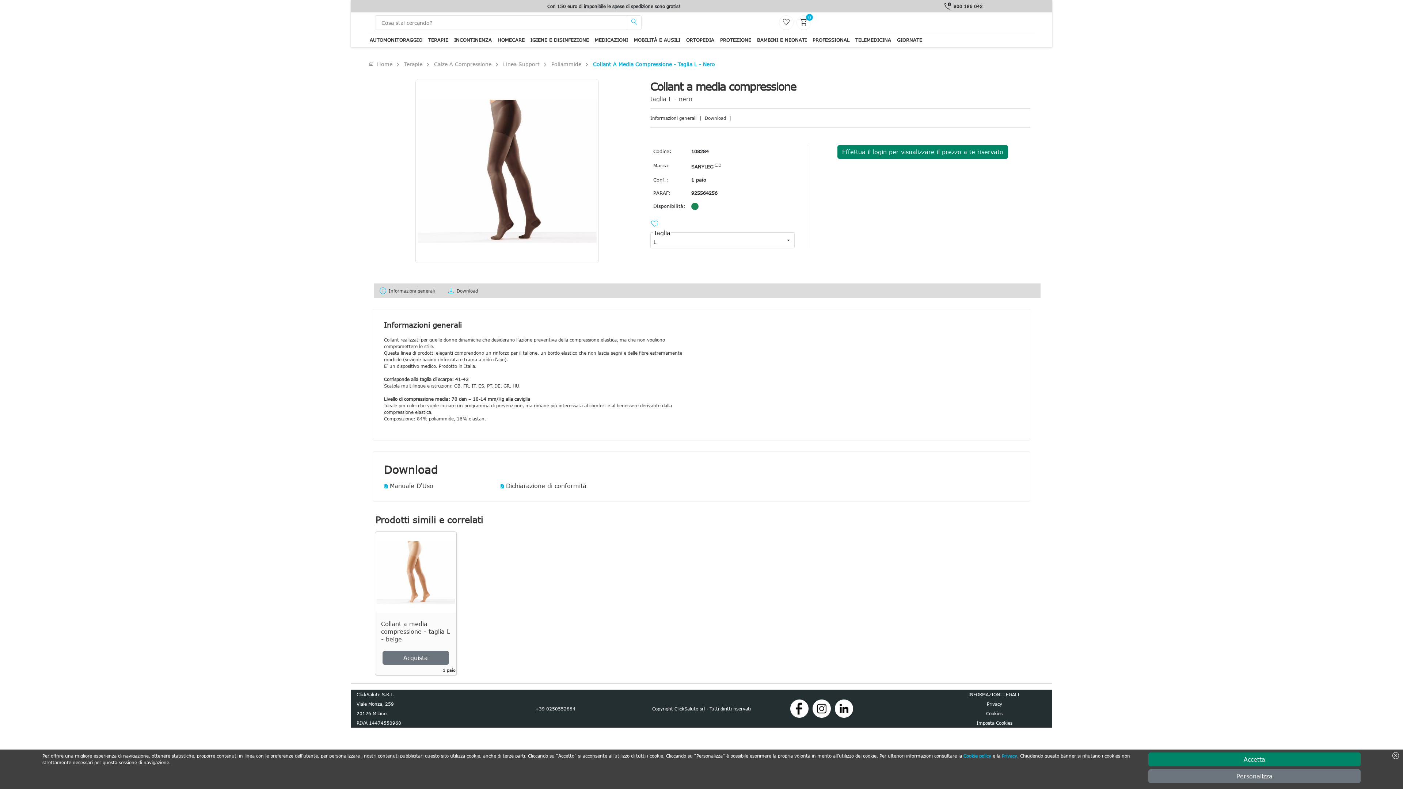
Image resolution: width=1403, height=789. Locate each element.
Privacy (1009, 755)
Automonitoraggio (396, 40)
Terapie (438, 40)
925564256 (704, 193)
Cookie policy (977, 755)
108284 (700, 151)
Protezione (735, 40)
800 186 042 (968, 6)
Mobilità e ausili (657, 40)
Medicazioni (611, 40)
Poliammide (566, 64)
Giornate (909, 40)
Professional (831, 40)
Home (380, 64)
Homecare (511, 40)
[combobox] (716, 240)
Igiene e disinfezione (560, 40)
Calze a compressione (462, 64)
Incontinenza (473, 40)
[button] (788, 240)
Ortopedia (700, 40)
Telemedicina (873, 40)
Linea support (521, 64)
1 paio (698, 180)
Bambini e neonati (782, 40)
